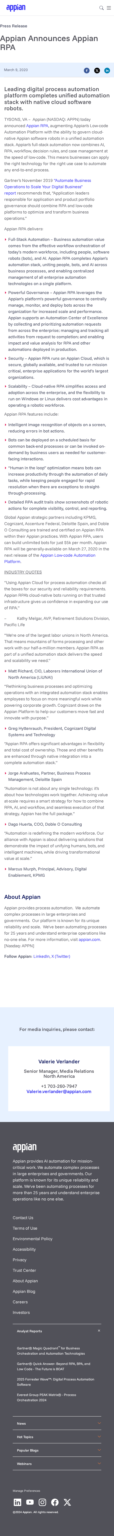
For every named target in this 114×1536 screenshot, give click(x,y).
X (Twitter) (60, 956)
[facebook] (87, 70)
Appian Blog (24, 1291)
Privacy (20, 1259)
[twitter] (97, 70)
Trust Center (24, 1270)
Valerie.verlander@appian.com (59, 1091)
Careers (20, 1301)
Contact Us (23, 1217)
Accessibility (24, 1249)
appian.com (89, 939)
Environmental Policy (32, 1238)
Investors (21, 1312)
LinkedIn (41, 956)
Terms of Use (25, 1228)
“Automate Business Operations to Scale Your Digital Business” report (47, 187)
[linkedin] (107, 70)
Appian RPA (37, 125)
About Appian (25, 1280)
